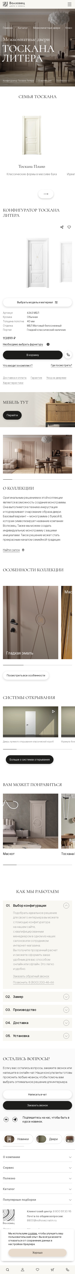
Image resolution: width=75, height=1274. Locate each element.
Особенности (63, 80)
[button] (30, 622)
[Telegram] (14, 1119)
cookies (32, 1233)
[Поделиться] (62, 227)
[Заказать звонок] (68, 355)
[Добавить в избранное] (69, 227)
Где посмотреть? (61, 365)
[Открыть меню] (69, 4)
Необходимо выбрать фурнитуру (23, 344)
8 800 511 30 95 (62, 1211)
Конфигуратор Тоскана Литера (18, 80)
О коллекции (45, 80)
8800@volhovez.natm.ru (42, 1220)
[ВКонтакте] (6, 1119)
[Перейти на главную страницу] (14, 4)
